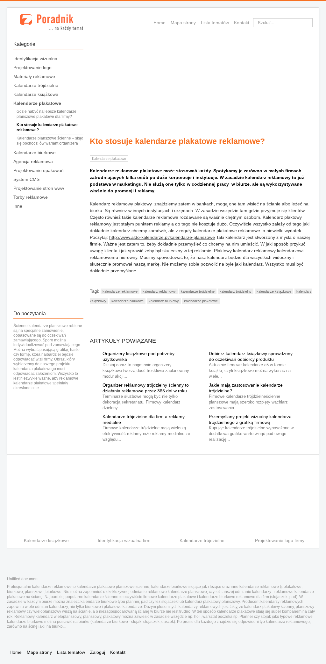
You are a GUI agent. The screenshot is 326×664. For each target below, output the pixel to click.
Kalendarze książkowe (35, 94)
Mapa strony (183, 22)
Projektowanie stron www (38, 188)
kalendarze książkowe (274, 291)
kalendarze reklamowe (120, 291)
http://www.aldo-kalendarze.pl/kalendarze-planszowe (162, 237)
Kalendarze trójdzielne (35, 85)
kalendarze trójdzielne (198, 291)
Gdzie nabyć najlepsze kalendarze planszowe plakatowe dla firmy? (46, 114)
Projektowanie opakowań (38, 170)
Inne (17, 206)
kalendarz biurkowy (164, 301)
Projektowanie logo (32, 67)
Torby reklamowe (30, 197)
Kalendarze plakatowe (37, 103)
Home (159, 22)
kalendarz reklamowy (159, 291)
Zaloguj (97, 652)
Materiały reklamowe (34, 76)
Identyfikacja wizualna (35, 58)
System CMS (26, 179)
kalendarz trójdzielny (236, 291)
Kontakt (241, 22)
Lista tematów (215, 22)
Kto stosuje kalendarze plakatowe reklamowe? (47, 127)
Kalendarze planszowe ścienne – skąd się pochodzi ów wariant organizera (50, 141)
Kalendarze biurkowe (34, 152)
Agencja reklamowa (33, 161)
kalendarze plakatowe (201, 301)
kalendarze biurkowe (127, 301)
